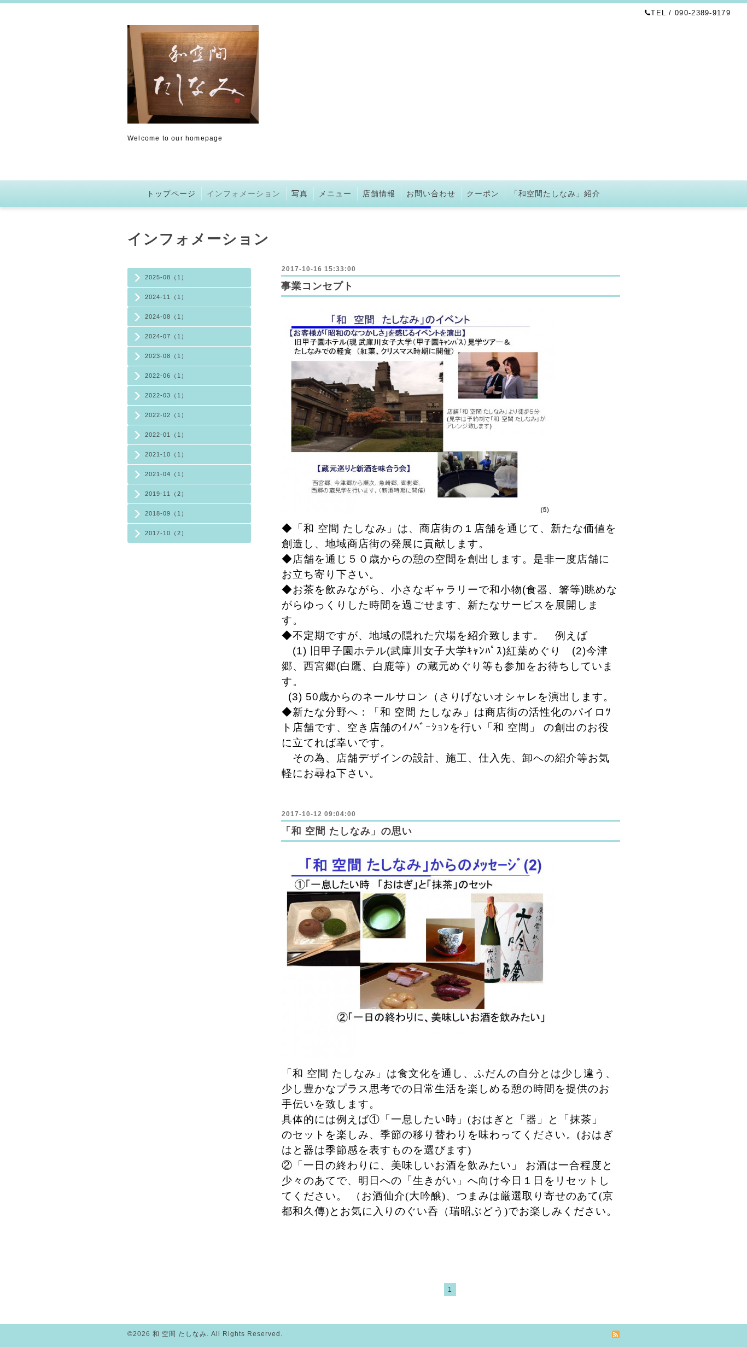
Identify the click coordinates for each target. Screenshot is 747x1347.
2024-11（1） (166, 297)
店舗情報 (379, 193)
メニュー (335, 193)
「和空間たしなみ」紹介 (555, 193)
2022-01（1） (166, 434)
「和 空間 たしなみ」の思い (346, 830)
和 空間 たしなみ (180, 1334)
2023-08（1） (166, 356)
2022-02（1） (166, 415)
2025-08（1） (166, 277)
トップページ (171, 193)
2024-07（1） (166, 336)
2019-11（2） (166, 493)
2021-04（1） (166, 474)
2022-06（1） (166, 375)
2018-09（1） (166, 513)
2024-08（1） (166, 316)
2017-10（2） (166, 533)
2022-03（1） (166, 395)
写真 (299, 193)
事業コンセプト (317, 285)
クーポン (482, 193)
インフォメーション (244, 193)
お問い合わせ (431, 193)
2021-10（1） (166, 454)
